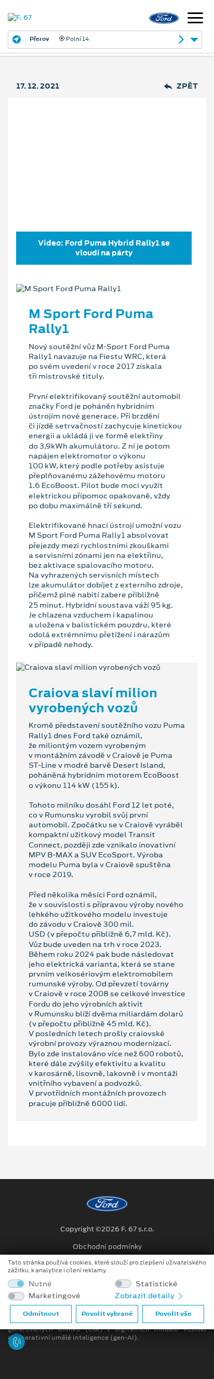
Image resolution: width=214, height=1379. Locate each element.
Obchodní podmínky (107, 1247)
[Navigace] (195, 19)
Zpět (187, 86)
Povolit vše (173, 1314)
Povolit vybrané (107, 1314)
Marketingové (55, 1296)
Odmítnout (41, 1314)
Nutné (40, 1284)
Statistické (157, 1284)
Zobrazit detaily (145, 1295)
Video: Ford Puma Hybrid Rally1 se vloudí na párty (104, 248)
